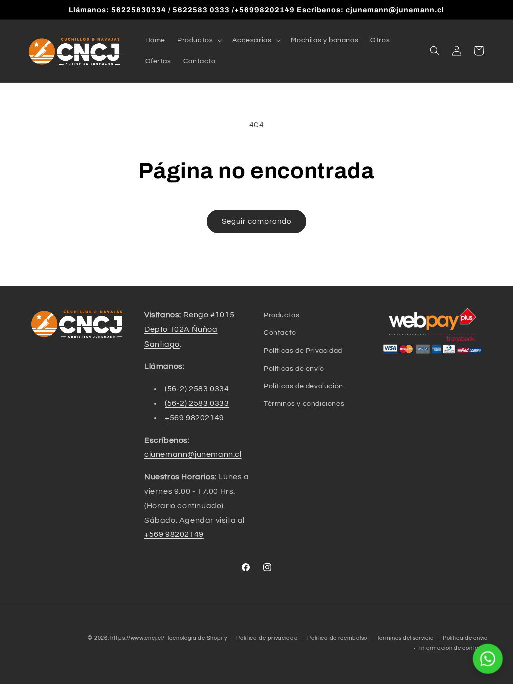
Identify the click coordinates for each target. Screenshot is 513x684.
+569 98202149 (194, 418)
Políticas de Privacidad (303, 350)
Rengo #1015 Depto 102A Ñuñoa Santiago (189, 329)
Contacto (280, 332)
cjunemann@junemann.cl (193, 454)
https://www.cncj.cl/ (137, 638)
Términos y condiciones (304, 403)
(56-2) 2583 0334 (197, 389)
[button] (198, 40)
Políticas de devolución (303, 386)
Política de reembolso (337, 638)
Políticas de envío (294, 368)
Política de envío (465, 638)
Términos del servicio (405, 638)
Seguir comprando (256, 221)
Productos (281, 315)
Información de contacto (453, 648)
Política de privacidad (267, 638)
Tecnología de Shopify (197, 638)
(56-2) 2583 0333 (197, 403)
